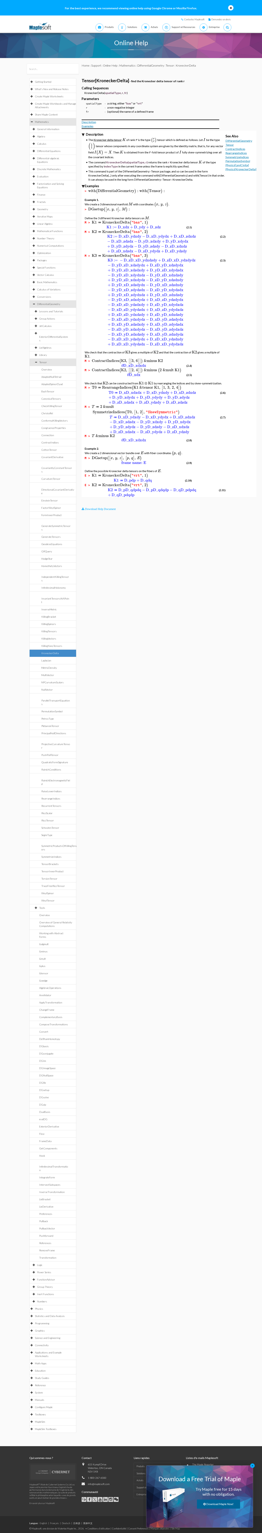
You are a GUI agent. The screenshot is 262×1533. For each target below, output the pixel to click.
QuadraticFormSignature (54, 762)
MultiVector (47, 675)
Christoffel (47, 413)
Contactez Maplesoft (194, 19)
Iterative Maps (45, 216)
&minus (43, 951)
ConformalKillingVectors (54, 420)
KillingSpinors (48, 623)
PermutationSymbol (52, 711)
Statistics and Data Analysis (50, 1316)
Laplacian (46, 660)
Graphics (40, 1330)
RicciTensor (47, 820)
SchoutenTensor (50, 827)
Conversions (44, 296)
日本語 (76, 1523)
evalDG (43, 1119)
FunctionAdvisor (46, 1279)
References (45, 1243)
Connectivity (42, 1345)
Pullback (43, 1221)
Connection (47, 435)
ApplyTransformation (50, 1002)
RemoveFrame (47, 1250)
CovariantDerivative (52, 457)
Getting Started (43, 81)
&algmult (44, 944)
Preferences (45, 1213)
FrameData (45, 1141)
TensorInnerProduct (52, 871)
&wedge (43, 980)
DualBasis (44, 1111)
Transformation (47, 1257)
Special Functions (46, 267)
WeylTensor (48, 900)
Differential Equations (49, 150)
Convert (43, 1031)
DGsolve (44, 1097)
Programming (42, 1323)
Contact (87, 1458)
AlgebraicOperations (50, 987)
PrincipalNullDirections (53, 733)
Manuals (39, 1399)
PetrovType (47, 718)
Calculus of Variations (49, 289)
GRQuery (46, 551)
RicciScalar (47, 813)
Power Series (44, 1272)
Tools (42, 907)
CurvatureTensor (50, 478)
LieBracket (45, 1199)
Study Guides (42, 1377)
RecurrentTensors (51, 805)
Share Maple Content (46, 114)
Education (40, 1370)
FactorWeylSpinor (51, 507)
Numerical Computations (50, 245)
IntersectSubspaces (49, 1184)
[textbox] (124, 139)
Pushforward (46, 1235)
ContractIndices (50, 442)
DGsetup (44, 1090)
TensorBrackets (50, 864)
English (43, 1523)
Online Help (110, 65)
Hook (42, 1155)
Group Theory (45, 1286)
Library (43, 354)
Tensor (43, 362)
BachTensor (47, 391)
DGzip (42, 1104)
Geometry (42, 209)
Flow (41, 1133)
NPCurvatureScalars (52, 682)
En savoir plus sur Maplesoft (42, 1503)
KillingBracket (48, 616)
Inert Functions (45, 1294)
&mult (42, 958)
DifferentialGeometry (48, 304)
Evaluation (42, 176)
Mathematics (42, 121)
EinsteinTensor (49, 500)
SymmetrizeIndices (51, 856)
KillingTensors (49, 631)
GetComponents (48, 1148)
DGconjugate (46, 1053)
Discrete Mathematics (49, 169)
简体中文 (88, 1523)
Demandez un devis (221, 19)
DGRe (42, 1082)
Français (54, 1523)
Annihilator (45, 995)
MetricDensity (49, 667)
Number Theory (45, 238)
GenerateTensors (51, 536)
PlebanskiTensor (50, 725)
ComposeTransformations (53, 1024)
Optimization (44, 252)
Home (85, 65)
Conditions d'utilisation (98, 1528)
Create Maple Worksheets (49, 96)
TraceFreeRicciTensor (53, 885)
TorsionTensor (49, 878)
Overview (46, 369)
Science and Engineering (47, 1337)
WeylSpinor (47, 893)
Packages (42, 260)
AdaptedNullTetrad (51, 376)
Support (96, 65)
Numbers (42, 1301)
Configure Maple (44, 1407)
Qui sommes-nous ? (41, 1458)
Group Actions (47, 318)
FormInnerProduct (51, 515)
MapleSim (40, 1421)
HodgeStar (47, 558)
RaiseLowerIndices (51, 791)
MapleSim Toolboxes (45, 1429)
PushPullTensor (49, 754)
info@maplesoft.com (99, 1483)
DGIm (42, 1060)
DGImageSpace (47, 1068)
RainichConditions (51, 769)
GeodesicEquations (51, 544)
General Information (48, 129)
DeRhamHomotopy (49, 1038)
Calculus (41, 143)
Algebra (41, 136)
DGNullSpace (46, 1075)
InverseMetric (49, 609)
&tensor (43, 973)
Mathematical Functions (50, 231)
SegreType (46, 835)
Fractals (41, 201)
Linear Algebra (44, 223)
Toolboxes (40, 1414)
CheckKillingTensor (51, 405)
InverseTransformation (52, 1191)
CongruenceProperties (53, 427)
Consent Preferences (138, 1528)
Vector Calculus (45, 274)
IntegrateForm (47, 1177)
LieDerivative (46, 1206)
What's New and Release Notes (52, 89)
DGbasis (44, 1046)
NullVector (47, 689)
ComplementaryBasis (50, 1017)
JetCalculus (45, 325)
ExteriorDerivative (49, 1126)
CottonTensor (49, 449)
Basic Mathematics (47, 282)
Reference (40, 1385)
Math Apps (41, 1363)
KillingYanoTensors (51, 645)
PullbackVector (47, 1228)
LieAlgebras (45, 347)
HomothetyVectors (51, 565)
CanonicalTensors (51, 398)
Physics (39, 1308)
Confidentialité (119, 1528)
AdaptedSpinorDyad (52, 384)
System (39, 1392)
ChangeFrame (46, 1009)
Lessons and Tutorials (51, 311)
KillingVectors (48, 638)
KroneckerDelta (50, 653)
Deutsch (66, 1523)
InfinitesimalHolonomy (53, 587)
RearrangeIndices (50, 798)
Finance (41, 194)
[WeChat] (116, 1499)
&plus (42, 965)
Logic (39, 1264)
